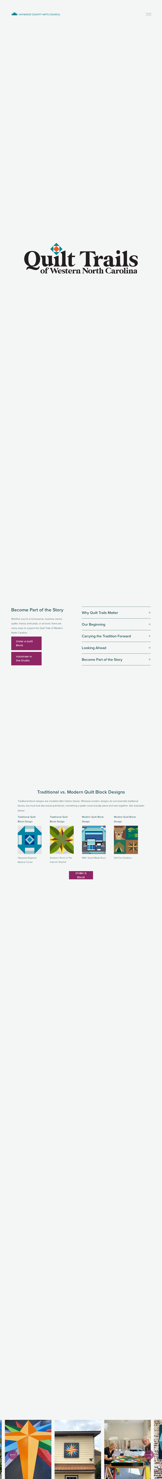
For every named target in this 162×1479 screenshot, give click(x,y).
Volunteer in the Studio (24, 658)
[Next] (149, 1455)
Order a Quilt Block (24, 643)
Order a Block (80, 875)
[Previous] (13, 1455)
